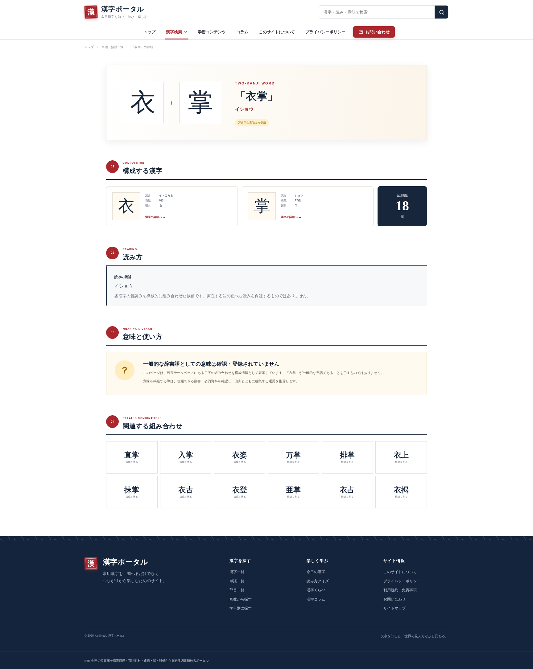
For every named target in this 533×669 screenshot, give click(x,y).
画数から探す (240, 599)
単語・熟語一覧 (112, 47)
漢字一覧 (236, 572)
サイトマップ (394, 608)
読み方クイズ (318, 581)
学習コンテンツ (212, 32)
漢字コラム (316, 599)
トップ (149, 32)
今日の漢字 (316, 572)
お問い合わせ (394, 599)
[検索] (441, 12)
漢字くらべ (316, 590)
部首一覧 (236, 590)
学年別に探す (240, 608)
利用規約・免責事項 (400, 590)
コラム (242, 32)
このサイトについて (277, 32)
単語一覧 (236, 581)
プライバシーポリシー (325, 32)
